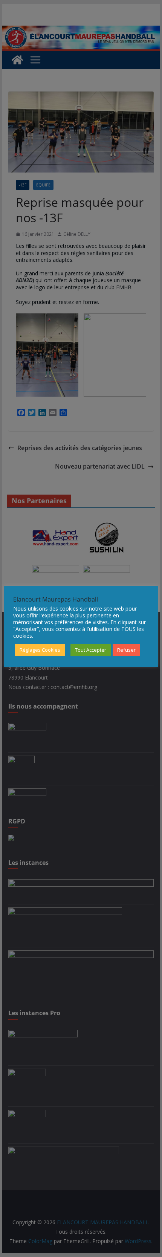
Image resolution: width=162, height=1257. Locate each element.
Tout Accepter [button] (90, 649)
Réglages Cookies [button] (40, 649)
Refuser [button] (126, 649)
